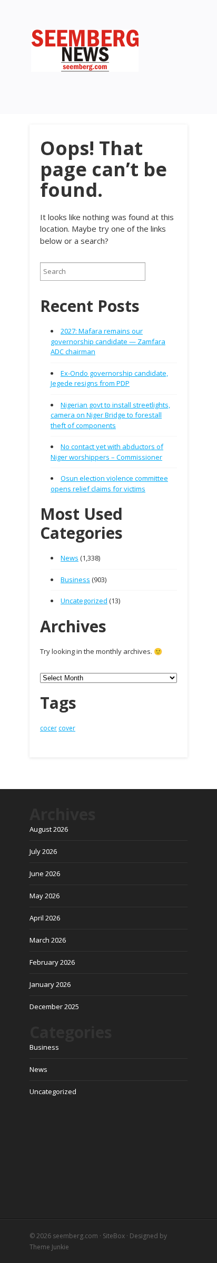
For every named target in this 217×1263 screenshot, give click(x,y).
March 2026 (47, 940)
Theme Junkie (49, 1246)
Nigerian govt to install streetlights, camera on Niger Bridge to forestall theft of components (110, 415)
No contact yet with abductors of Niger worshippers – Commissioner (107, 452)
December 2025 (54, 1006)
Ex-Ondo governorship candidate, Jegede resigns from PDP (109, 378)
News (69, 558)
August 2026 (48, 829)
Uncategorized (84, 600)
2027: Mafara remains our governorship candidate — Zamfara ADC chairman (108, 341)
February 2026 (52, 962)
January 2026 (50, 984)
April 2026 (44, 918)
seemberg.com (75, 1235)
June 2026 (44, 873)
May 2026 (44, 895)
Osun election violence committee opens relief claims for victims (109, 483)
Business (75, 579)
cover (66, 728)
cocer (48, 728)
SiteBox (114, 1235)
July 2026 (43, 851)
